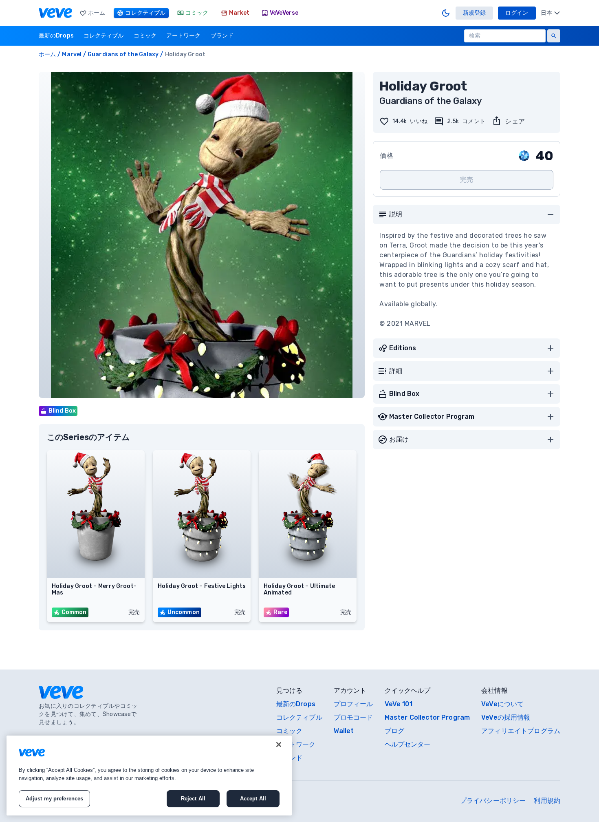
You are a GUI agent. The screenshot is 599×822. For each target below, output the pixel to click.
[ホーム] (55, 13)
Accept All (253, 798)
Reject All (193, 798)
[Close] (279, 745)
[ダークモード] (446, 13)
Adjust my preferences (55, 798)
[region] (149, 775)
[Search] (553, 35)
